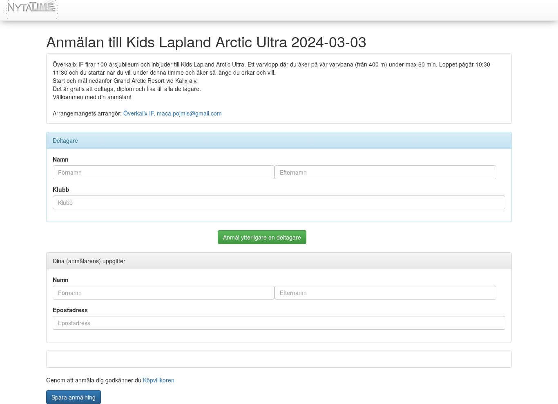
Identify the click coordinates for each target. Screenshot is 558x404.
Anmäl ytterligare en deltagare (262, 237)
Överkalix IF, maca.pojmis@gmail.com (172, 113)
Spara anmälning (73, 397)
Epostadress (70, 310)
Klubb (61, 189)
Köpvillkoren (158, 380)
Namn (61, 159)
